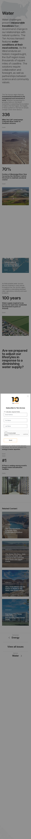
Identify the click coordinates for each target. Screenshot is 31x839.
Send (10, 440)
